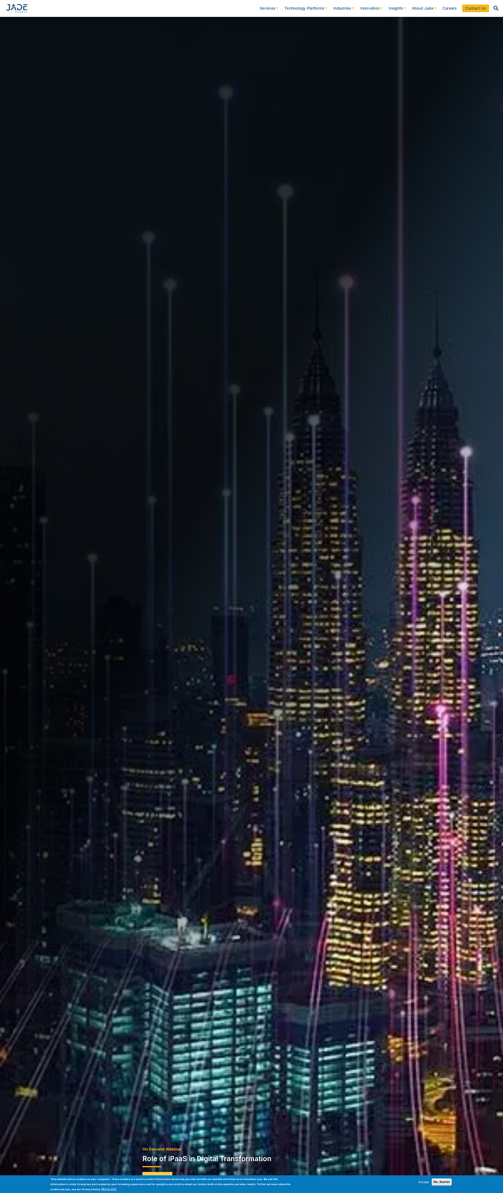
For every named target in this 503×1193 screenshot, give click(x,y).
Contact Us (475, 8)
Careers (449, 8)
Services (264, 10)
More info (109, 1189)
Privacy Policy (91, 1189)
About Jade (420, 10)
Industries (339, 10)
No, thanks (441, 1182)
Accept (423, 1182)
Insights (393, 10)
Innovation (367, 10)
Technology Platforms (301, 10)
